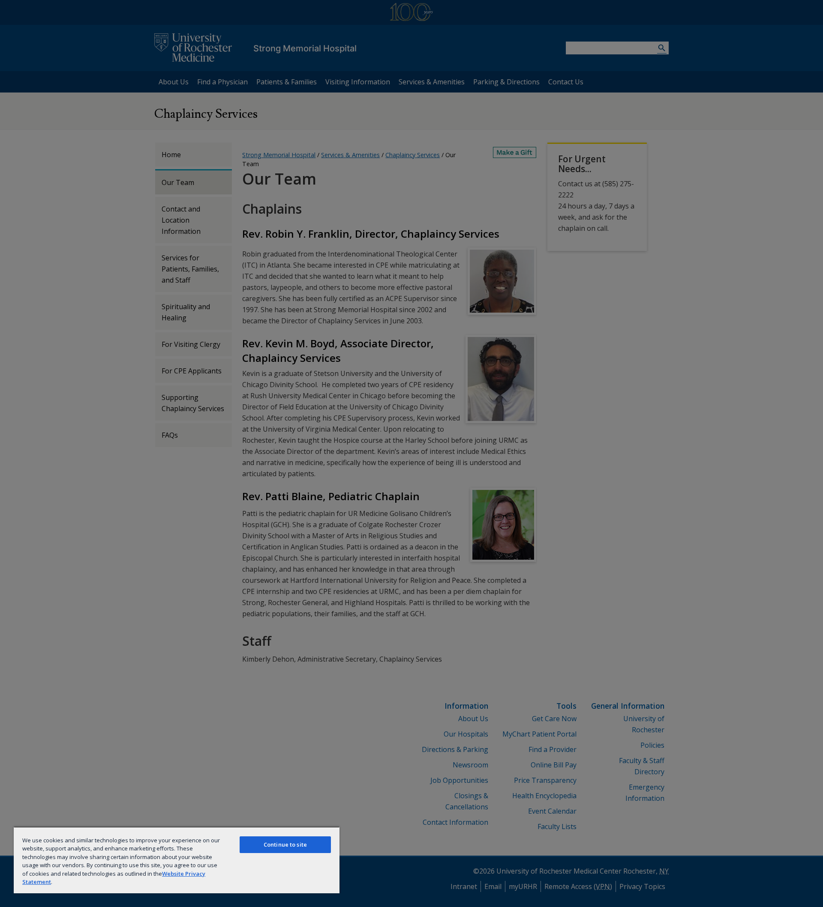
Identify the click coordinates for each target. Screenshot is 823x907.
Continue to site (285, 844)
